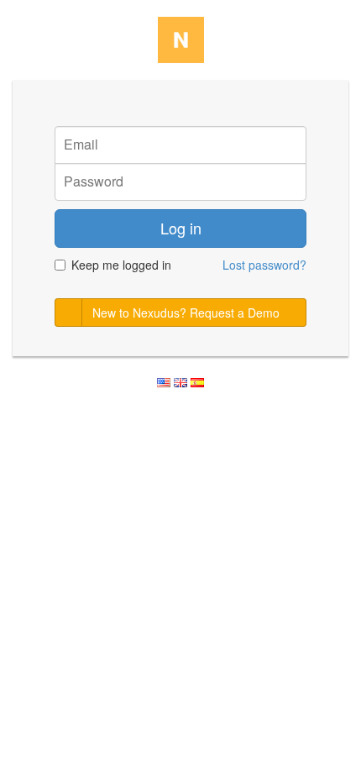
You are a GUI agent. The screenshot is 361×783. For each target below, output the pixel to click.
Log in (180, 228)
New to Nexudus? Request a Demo (186, 312)
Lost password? (264, 264)
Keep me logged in (121, 264)
